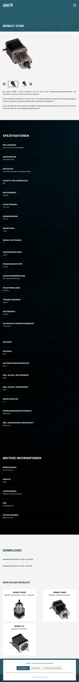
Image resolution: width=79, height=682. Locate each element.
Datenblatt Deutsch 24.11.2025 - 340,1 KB (17, 566)
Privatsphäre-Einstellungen (52, 668)
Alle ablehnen (36, 668)
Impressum (44, 677)
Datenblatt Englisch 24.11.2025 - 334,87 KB (18, 559)
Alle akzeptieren (23, 668)
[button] (13, 84)
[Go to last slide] (4, 84)
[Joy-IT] (8, 5)
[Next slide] (30, 84)
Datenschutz (35, 677)
